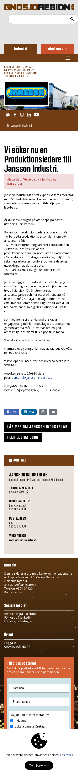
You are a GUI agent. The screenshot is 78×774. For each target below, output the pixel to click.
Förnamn (18, 688)
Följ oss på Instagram (19, 621)
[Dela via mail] (53, 412)
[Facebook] (14, 114)
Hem (18, 67)
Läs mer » (67, 755)
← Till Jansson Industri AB (17, 125)
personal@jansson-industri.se (32, 378)
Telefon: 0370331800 (21, 488)
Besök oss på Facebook (20, 614)
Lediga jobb (24, 70)
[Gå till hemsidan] (7, 114)
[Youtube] (37, 114)
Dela (13, 412)
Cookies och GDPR (17, 646)
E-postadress (21, 701)
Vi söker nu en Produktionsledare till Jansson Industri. (20, 73)
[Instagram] (22, 114)
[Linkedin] (29, 114)
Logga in (10, 643)
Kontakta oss (13, 592)
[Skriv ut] (43, 412)
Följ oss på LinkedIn (18, 617)
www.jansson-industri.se (22, 540)
